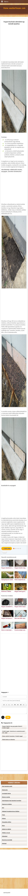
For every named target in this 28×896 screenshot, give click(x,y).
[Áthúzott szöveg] (12, 705)
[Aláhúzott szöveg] (9, 705)
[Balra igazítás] (15, 705)
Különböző (4, 836)
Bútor (3, 825)
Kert (3, 807)
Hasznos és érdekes (7, 804)
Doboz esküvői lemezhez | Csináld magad (12, 736)
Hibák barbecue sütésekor (8, 739)
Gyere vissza (7, 548)
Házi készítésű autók (7, 786)
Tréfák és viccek (6, 832)
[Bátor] (4, 705)
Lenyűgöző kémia (6, 793)
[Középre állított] (18, 705)
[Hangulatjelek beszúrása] (23, 705)
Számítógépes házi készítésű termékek (11, 800)
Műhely (4, 818)
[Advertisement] (14, 39)
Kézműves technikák (7, 840)
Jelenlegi (4, 843)
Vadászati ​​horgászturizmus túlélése (10, 811)
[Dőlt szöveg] (6, 705)
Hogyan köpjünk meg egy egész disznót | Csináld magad (12, 727)
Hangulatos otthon (6, 822)
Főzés (3, 815)
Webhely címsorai (14, 783)
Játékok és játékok (6, 829)
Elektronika (5, 790)
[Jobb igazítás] (20, 705)
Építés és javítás (6, 797)
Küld (8, 717)
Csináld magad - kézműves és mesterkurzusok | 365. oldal (13, 732)
